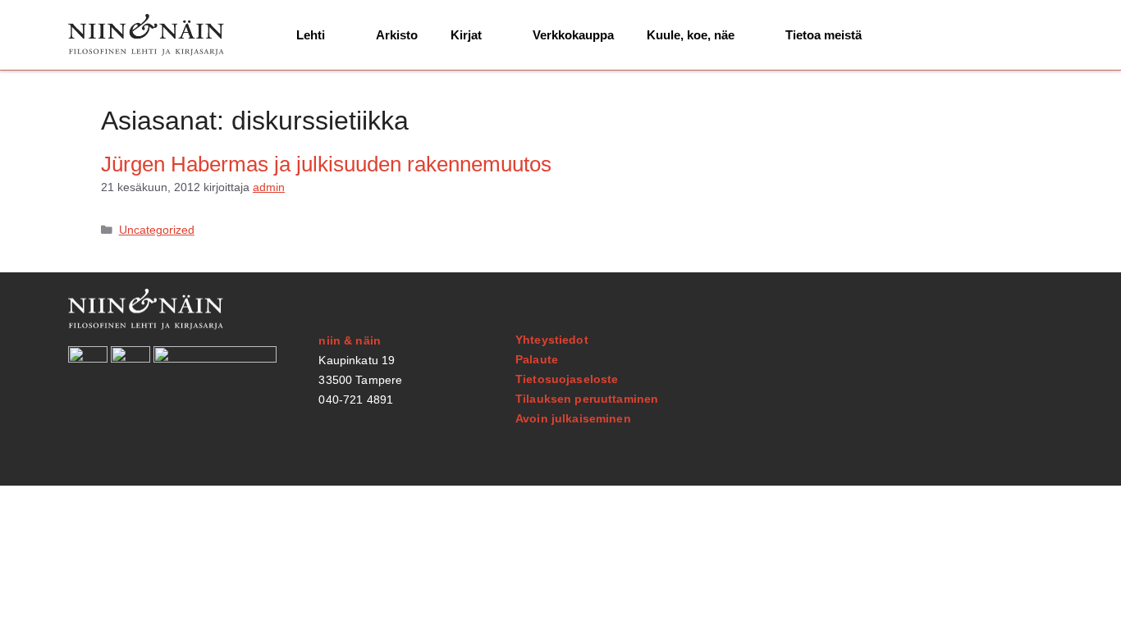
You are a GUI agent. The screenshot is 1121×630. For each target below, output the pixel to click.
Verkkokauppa (573, 35)
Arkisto (397, 35)
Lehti (310, 35)
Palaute (536, 359)
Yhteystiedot (551, 339)
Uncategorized (156, 230)
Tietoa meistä (823, 35)
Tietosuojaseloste (566, 379)
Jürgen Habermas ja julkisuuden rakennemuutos (326, 164)
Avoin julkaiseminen (573, 418)
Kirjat (466, 35)
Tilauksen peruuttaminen (586, 398)
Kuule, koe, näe (690, 35)
